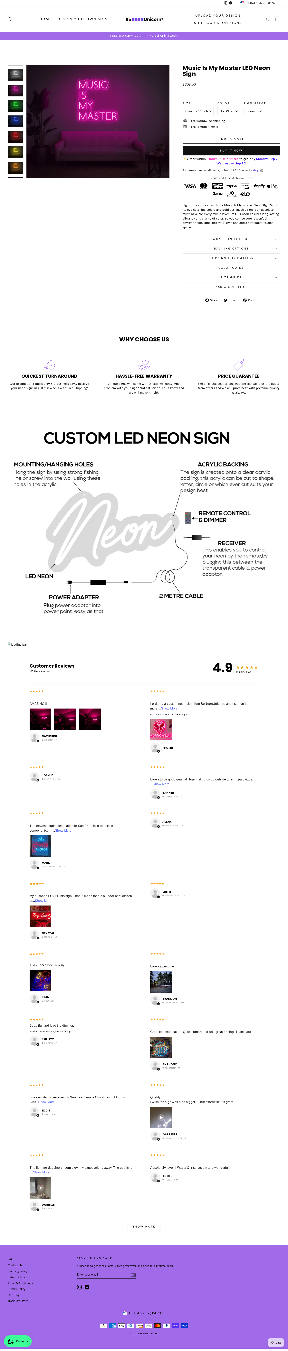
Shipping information (231, 258)
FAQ (10, 1259)
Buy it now (231, 150)
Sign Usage (255, 103)
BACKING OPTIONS (231, 248)
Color (223, 103)
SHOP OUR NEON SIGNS (218, 22)
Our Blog (13, 1295)
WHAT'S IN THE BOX (231, 238)
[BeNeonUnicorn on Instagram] (79, 1287)
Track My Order (18, 1301)
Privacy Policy (16, 1289)
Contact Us (15, 1265)
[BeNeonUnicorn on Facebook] (87, 1287)
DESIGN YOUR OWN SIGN (83, 19)
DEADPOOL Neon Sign (52, 965)
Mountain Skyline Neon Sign (55, 1031)
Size (187, 103)
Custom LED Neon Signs (173, 714)
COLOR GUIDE (231, 267)
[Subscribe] (133, 1274)
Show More (169, 708)
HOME (46, 19)
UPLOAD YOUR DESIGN (218, 15)
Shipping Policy (17, 1271)
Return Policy (16, 1277)
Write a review (40, 671)
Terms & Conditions (20, 1283)
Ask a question (231, 287)
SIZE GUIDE (231, 277)
